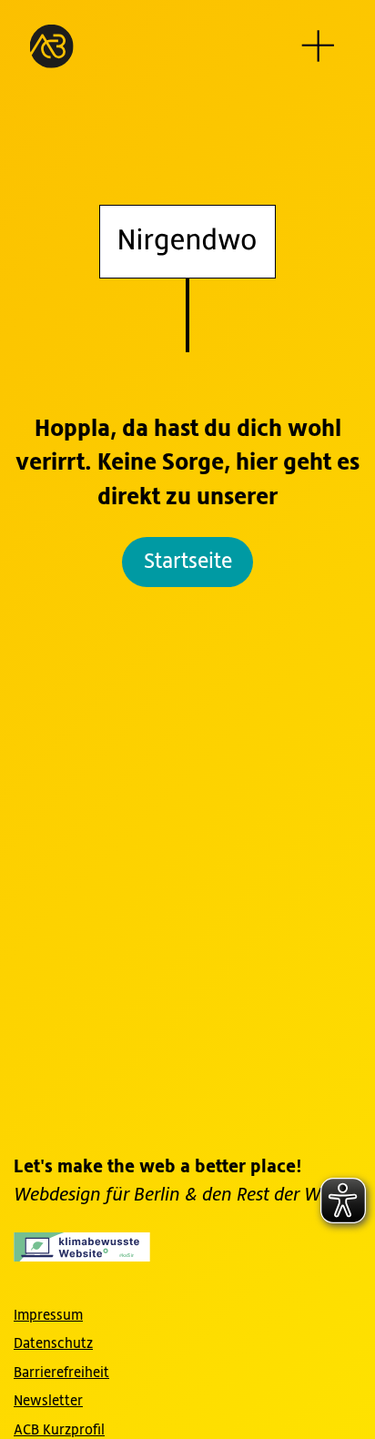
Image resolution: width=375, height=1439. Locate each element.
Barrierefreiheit (61, 1372)
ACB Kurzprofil (59, 1430)
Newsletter (48, 1400)
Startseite (188, 562)
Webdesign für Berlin (99, 1195)
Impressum (48, 1315)
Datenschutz (53, 1343)
